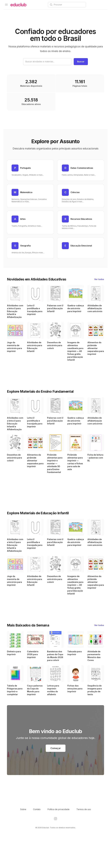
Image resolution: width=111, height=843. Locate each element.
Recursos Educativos (81, 219)
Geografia (25, 245)
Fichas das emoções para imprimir (74, 688)
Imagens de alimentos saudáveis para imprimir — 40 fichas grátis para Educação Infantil (75, 351)
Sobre (23, 809)
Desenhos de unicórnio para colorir (54, 345)
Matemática (26, 192)
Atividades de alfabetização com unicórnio (94, 308)
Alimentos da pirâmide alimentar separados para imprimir (95, 348)
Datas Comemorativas (82, 168)
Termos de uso (83, 809)
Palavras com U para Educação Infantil (55, 308)
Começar (55, 748)
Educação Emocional (81, 245)
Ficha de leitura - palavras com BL (95, 458)
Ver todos (99, 279)
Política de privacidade (59, 809)
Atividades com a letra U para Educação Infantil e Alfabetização (15, 311)
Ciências (75, 192)
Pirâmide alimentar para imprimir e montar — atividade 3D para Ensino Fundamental (54, 463)
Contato (37, 809)
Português (25, 168)
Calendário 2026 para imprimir (32, 654)
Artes (23, 219)
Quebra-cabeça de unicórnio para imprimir (75, 308)
